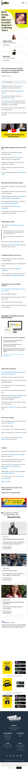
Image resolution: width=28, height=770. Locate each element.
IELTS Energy (20, 733)
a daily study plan (9, 473)
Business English (7, 738)
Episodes (20, 734)
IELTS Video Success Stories (10, 513)
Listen (7, 743)
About (20, 743)
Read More (7, 547)
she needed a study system (9, 203)
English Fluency (8, 736)
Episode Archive (7, 734)
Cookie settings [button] (11, 767)
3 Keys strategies (15, 245)
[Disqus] (14, 637)
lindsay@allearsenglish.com (14, 728)
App (7, 748)
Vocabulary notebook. (17, 275)
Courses (20, 748)
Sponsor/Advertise (20, 745)
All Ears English (7, 733)
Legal (23, 760)
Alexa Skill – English (7, 746)
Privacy (16, 760)
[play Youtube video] (14, 130)
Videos (7, 739)
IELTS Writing (6, 539)
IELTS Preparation (20, 749)
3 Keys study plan (17, 395)
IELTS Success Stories (10, 68)
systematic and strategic (16, 454)
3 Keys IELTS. (10, 423)
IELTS (2, 68)
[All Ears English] (14, 718)
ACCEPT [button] (19, 767)
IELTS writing (16, 157)
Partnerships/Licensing (20, 746)
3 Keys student (8, 101)
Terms (20, 760)
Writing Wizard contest (16, 225)
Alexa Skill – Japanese (7, 745)
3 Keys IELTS (12, 407)
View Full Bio (6, 45)
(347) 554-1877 (14, 729)
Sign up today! (5, 481)
